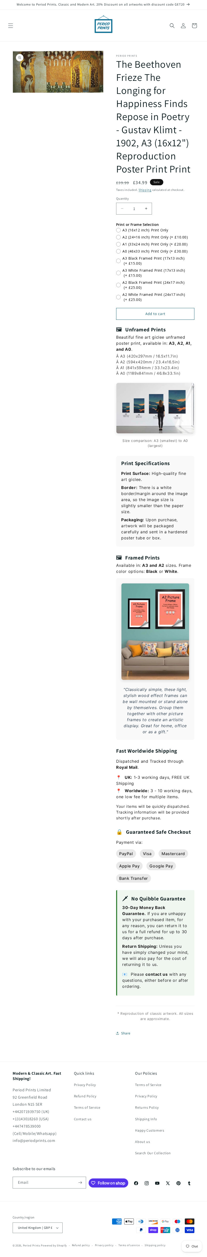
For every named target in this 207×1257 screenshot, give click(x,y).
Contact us (83, 1119)
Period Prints (31, 1245)
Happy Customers (149, 1130)
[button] (10, 25)
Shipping (145, 190)
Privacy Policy (85, 1085)
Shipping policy (155, 1245)
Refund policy (81, 1245)
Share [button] (126, 1033)
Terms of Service (87, 1107)
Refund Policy (85, 1096)
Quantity (122, 198)
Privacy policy (104, 1245)
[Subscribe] (80, 1183)
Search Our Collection (153, 1153)
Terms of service (129, 1245)
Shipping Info (146, 1119)
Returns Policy (147, 1107)
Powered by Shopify (54, 1245)
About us (142, 1141)
